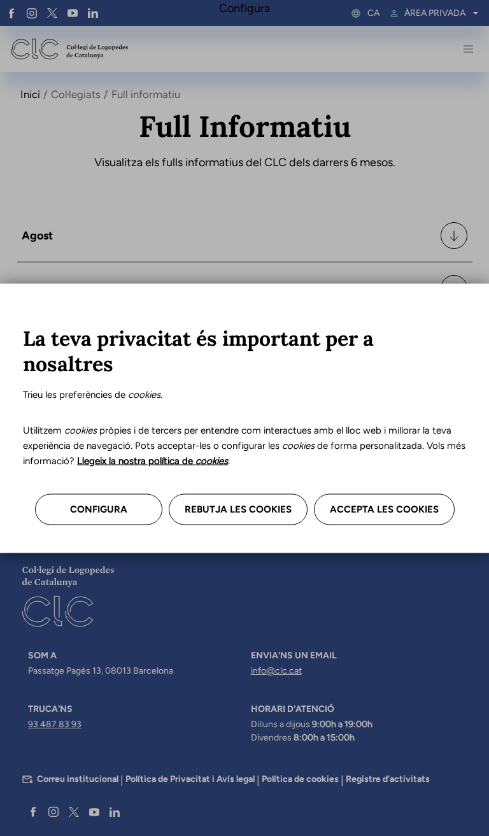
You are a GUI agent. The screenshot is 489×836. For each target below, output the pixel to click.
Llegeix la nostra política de (152, 460)
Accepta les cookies (384, 508)
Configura (98, 508)
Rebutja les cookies (238, 508)
